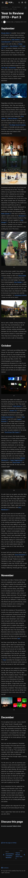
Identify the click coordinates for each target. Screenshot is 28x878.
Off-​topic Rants (16, 7)
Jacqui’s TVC (13, 410)
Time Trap (4, 67)
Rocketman (12, 67)
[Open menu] (2, 2)
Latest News (4, 7)
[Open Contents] (25, 7)
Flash (4, 660)
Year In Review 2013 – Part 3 (9, 9)
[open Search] (19, 2)
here (19, 638)
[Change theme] (22, 2)
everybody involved (20, 295)
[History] (25, 2)
